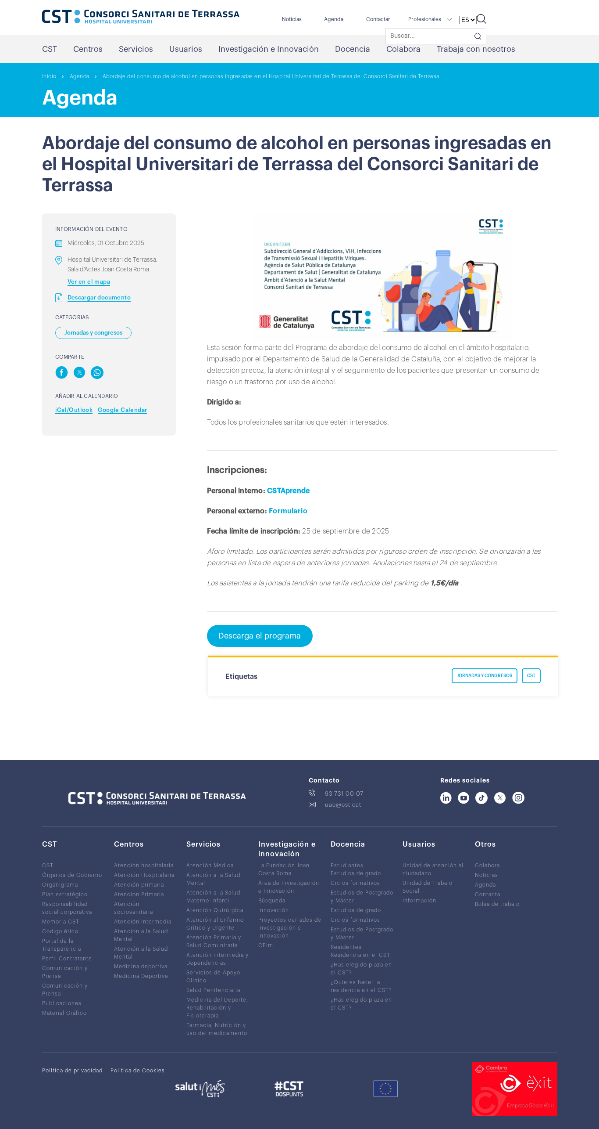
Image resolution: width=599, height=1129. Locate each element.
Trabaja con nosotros (476, 49)
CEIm (265, 945)
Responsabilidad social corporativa (67, 908)
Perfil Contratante (67, 958)
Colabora (403, 49)
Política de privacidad (72, 1070)
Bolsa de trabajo (497, 904)
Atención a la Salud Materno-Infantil (213, 896)
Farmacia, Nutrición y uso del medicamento (216, 1029)
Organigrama (60, 884)
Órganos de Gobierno (72, 875)
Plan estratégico (65, 894)
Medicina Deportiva (141, 976)
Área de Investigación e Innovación (288, 887)
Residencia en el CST (360, 955)
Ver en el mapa (89, 282)
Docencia (352, 49)
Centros (88, 49)
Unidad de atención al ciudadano (433, 869)
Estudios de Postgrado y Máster (362, 896)
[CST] (140, 17)
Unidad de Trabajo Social (428, 887)
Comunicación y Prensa (65, 972)
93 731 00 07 (344, 794)
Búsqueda (271, 900)
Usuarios (185, 49)
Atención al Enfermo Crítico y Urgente (215, 924)
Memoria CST (60, 921)
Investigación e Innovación (268, 49)
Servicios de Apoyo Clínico (213, 976)
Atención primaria (139, 884)
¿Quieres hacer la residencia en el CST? (361, 986)
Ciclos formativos (355, 883)
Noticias (486, 875)
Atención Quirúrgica (214, 910)
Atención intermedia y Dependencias (217, 959)
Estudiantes (347, 865)
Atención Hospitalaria (144, 875)
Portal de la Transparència (61, 945)
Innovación (273, 910)
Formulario (288, 511)
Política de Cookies (138, 1070)
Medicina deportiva (141, 966)
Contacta (487, 894)
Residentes (346, 947)
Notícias (292, 19)
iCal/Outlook (74, 410)
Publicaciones (62, 1003)
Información (419, 900)
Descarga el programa (259, 636)
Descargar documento (99, 297)
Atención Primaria (139, 894)
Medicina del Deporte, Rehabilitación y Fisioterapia (217, 1007)
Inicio (49, 76)
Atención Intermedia (142, 921)
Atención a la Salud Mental (141, 935)
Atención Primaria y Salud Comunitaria (213, 941)
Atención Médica (210, 865)
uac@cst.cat (343, 805)
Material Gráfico (64, 1013)
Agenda (333, 19)
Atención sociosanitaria (133, 908)
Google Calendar (122, 410)
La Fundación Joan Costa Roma (284, 869)
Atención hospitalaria (144, 865)
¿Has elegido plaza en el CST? (361, 968)
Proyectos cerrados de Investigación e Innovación (289, 927)
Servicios (136, 49)
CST (49, 49)
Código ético (60, 931)
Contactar (378, 19)
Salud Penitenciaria (213, 990)
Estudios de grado (356, 873)
